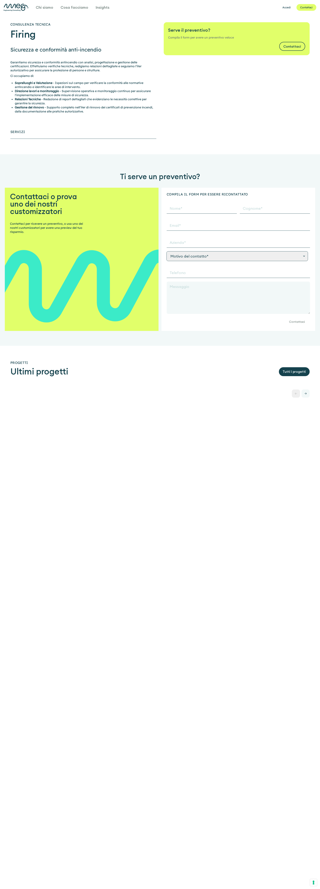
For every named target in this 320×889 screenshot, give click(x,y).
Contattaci (297, 322)
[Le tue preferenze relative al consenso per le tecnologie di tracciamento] (313, 882)
